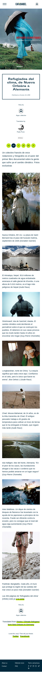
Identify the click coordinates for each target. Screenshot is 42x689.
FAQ (16, 666)
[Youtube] (36, 666)
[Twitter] (31, 666)
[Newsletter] (39, 666)
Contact (4, 666)
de (28, 145)
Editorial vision (19, 663)
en (14, 145)
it (18, 145)
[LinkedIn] (28, 668)
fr (33, 145)
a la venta (20, 599)
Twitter (16, 636)
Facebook (25, 636)
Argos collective (21, 115)
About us (4, 663)
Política (21, 138)
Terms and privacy (34, 663)
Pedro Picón (21, 132)
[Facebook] (28, 666)
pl (23, 145)
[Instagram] (33, 666)
